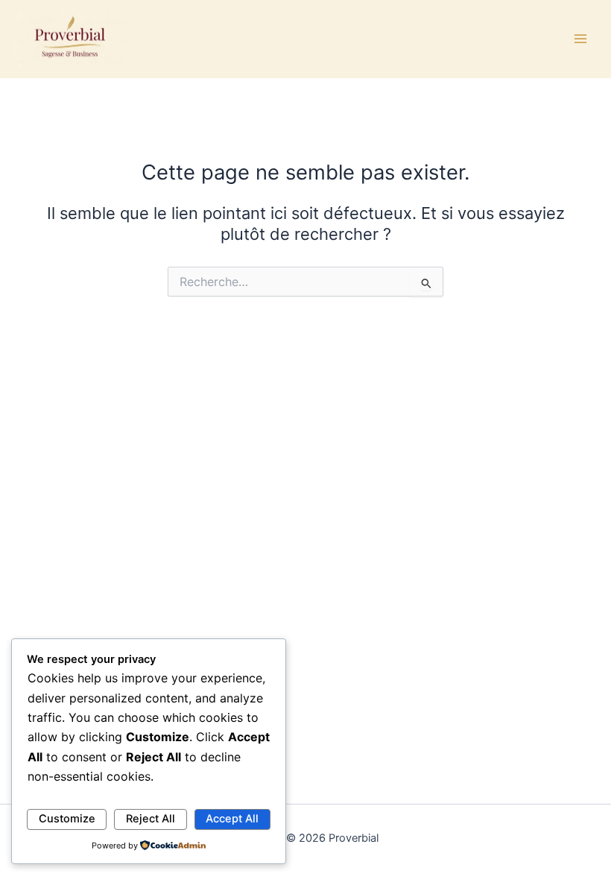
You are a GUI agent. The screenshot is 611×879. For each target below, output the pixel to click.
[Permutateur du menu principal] (580, 38)
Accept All (232, 818)
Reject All (150, 818)
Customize (67, 818)
